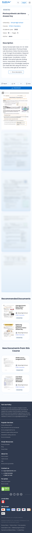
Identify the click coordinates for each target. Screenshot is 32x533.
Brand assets (4, 484)
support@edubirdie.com (21, 416)
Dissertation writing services (8, 434)
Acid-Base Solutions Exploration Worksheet (19, 379)
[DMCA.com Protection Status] (16, 489)
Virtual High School (17, 23)
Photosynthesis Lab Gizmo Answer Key (14, 14)
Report (5, 83)
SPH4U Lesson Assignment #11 (20, 358)
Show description (17, 72)
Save (29, 83)
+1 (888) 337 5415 (7, 475)
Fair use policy (22, 525)
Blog (2, 447)
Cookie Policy (20, 530)
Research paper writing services (9, 432)
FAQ (2, 461)
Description (8, 43)
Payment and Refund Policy (8, 530)
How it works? (4, 456)
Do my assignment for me (8, 430)
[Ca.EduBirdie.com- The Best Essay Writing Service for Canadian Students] (3, 503)
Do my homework (5, 437)
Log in (24, 2)
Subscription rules (6, 527)
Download (17, 88)
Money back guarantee (7, 463)
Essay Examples (5, 444)
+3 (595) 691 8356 (8, 473)
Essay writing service (6, 425)
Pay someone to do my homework (10, 427)
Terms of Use (13, 525)
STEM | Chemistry (15, 26)
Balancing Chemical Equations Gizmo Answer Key (21, 327)
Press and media (5, 481)
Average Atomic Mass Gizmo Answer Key (21, 307)
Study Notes (4, 449)
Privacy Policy (4, 525)
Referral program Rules (18, 527)
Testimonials (4, 459)
